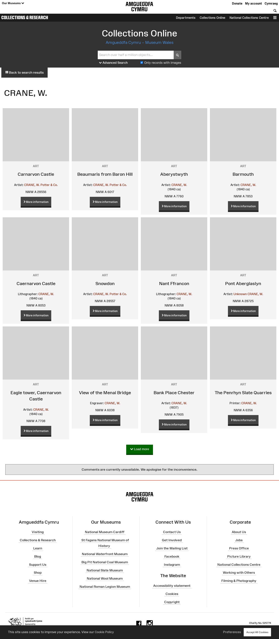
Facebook (171, 556)
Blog (37, 556)
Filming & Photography (238, 581)
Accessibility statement (171, 586)
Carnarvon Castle (36, 174)
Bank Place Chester (174, 392)
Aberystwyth (174, 174)
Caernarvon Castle (36, 283)
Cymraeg (271, 3)
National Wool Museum (105, 578)
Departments (185, 17)
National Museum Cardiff (105, 532)
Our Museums (11, 3)
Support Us (37, 564)
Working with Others (239, 572)
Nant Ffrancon (174, 283)
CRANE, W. (32, 185)
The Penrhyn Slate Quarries (243, 392)
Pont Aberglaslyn (243, 283)
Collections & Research (24, 17)
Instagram (172, 564)
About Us (239, 532)
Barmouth (243, 174)
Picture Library (239, 556)
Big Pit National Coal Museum (104, 562)
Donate (237, 3)
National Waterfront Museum (105, 554)
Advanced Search (115, 62)
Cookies (172, 594)
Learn (37, 548)
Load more (141, 449)
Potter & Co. (49, 185)
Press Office (239, 548)
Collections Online (212, 17)
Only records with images (162, 62)
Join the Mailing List (172, 548)
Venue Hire (37, 581)
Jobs (239, 540)
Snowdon (105, 283)
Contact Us (172, 532)
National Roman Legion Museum (105, 586)
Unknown (240, 294)
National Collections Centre (249, 17)
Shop (38, 572)
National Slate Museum (105, 570)
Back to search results (26, 72)
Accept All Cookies (257, 632)
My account (253, 3)
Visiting (38, 532)
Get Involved (172, 540)
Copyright (172, 602)
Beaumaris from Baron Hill (105, 174)
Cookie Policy (104, 632)
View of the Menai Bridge (105, 392)
